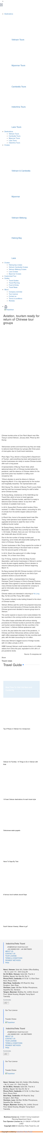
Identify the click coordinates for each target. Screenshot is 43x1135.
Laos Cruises (13, 271)
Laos (14, 257)
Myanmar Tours (18, 65)
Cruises (7, 145)
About (6, 289)
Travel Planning (14, 283)
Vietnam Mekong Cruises (17, 269)
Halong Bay (17, 237)
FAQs (7, 962)
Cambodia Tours (19, 86)
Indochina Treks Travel (24, 1132)
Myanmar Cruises (15, 274)
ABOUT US (9, 951)
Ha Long (36, 593)
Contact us (12, 296)
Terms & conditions (15, 298)
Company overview (15, 292)
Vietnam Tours (18, 39)
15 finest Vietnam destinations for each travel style (19, 799)
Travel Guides (14, 280)
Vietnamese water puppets (11, 830)
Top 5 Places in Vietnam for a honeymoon (16, 729)
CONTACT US (10, 953)
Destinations (8, 14)
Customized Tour (10, 276)
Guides (6, 278)
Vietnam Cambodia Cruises (18, 267)
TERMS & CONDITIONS (13, 958)
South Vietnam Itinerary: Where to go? (15, 926)
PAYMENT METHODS (13, 960)
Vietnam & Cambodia (21, 170)
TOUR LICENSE (11, 956)
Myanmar (16, 196)
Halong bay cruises (15, 265)
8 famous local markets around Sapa (15, 894)
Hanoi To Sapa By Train (10, 861)
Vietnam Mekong (19, 217)
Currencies (7, 1000)
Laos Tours (16, 126)
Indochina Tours (19, 106)
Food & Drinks (14, 285)
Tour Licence (13, 294)
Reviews (12, 301)
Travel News (13, 287)
